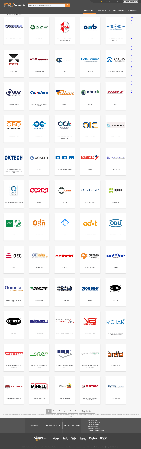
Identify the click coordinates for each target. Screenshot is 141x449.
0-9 (132, 18)
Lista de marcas (92, 420)
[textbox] (47, 5)
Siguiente (87, 411)
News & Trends (119, 10)
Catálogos (101, 10)
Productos (88, 10)
